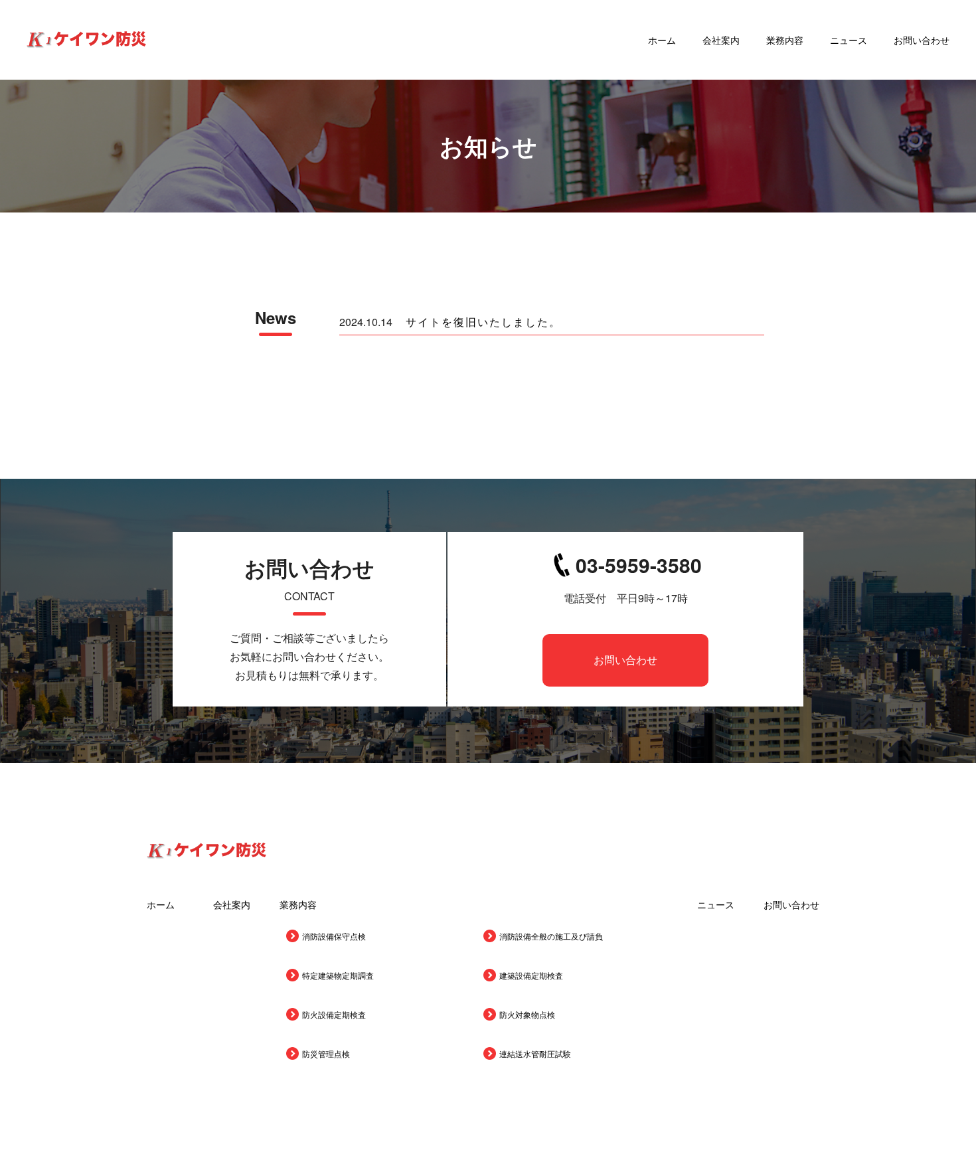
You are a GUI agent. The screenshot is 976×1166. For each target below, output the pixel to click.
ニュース (848, 39)
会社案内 (721, 39)
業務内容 (784, 39)
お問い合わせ (921, 39)
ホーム (662, 39)
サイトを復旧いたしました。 (483, 322)
